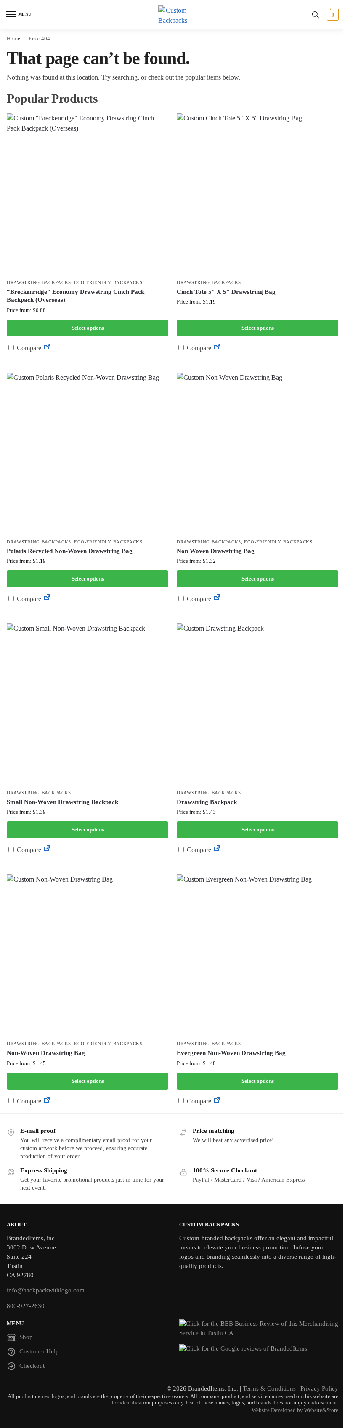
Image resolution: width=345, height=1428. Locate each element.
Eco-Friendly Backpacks (108, 282)
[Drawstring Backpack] (257, 704)
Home (13, 38)
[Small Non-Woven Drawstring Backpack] (87, 704)
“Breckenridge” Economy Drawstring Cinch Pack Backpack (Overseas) (75, 296)
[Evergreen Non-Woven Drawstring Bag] (257, 955)
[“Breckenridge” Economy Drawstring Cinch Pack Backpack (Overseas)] (87, 194)
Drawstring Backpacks (39, 282)
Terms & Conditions (269, 1388)
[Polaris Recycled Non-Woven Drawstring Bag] (87, 453)
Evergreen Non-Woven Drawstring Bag (231, 1053)
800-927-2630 (26, 1306)
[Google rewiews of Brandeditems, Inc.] (258, 1348)
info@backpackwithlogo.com (46, 1290)
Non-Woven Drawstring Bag (46, 1053)
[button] (332, 15)
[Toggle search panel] (315, 14)
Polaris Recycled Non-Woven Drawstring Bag (70, 551)
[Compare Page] (47, 348)
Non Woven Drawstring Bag (216, 551)
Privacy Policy (319, 1388)
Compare (28, 348)
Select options (88, 328)
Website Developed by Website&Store (295, 1410)
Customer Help (39, 1351)
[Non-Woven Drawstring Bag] (87, 955)
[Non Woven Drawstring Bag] (257, 453)
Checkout (32, 1365)
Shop (26, 1337)
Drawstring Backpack (207, 802)
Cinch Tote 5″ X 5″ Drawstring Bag (226, 291)
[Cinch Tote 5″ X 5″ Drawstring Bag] (257, 194)
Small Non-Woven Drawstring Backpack (62, 802)
